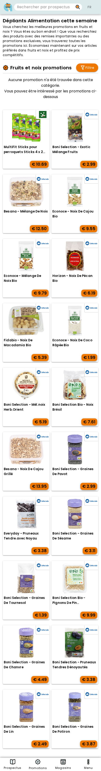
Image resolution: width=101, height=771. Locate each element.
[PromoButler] (8, 7)
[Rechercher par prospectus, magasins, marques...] (78, 7)
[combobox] (44, 7)
